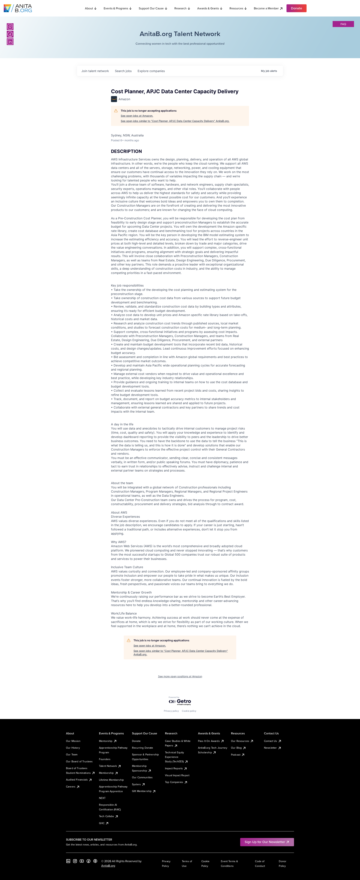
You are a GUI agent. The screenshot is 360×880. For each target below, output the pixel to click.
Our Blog (236, 748)
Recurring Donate (142, 748)
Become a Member (266, 8)
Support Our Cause (151, 8)
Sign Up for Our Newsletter (265, 841)
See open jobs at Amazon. (137, 115)
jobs (123, 71)
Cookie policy (189, 710)
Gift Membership (142, 791)
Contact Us (270, 741)
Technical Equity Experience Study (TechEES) (174, 757)
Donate (136, 741)
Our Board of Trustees (79, 761)
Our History (73, 748)
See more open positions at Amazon (180, 676)
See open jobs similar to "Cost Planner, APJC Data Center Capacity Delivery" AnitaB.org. (175, 121)
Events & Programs (116, 8)
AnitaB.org (108, 865)
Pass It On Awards (209, 741)
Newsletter (270, 748)
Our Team (71, 754)
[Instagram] (10, 26)
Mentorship (105, 741)
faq (343, 24)
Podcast (235, 755)
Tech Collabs (106, 816)
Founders (104, 759)
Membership (106, 773)
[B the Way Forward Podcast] (95, 861)
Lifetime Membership (111, 780)
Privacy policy (171, 710)
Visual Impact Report (177, 775)
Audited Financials (77, 779)
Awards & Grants (208, 8)
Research (180, 8)
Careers (70, 786)
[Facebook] (10, 34)
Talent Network (108, 766)
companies (151, 71)
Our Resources (240, 741)
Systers (136, 784)
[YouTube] (82, 861)
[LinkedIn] (10, 41)
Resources (236, 8)
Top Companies (174, 782)
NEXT (102, 798)
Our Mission (73, 741)
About (89, 8)
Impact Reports (174, 768)
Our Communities (142, 777)
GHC (101, 823)
